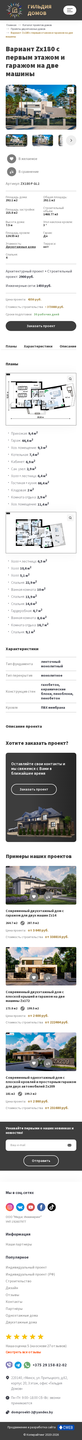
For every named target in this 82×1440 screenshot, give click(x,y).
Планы (11, 346)
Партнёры (14, 1308)
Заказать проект (41, 326)
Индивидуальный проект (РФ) (30, 1274)
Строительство (18, 1281)
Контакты (14, 1301)
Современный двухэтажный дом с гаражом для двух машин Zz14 (35, 913)
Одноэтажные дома (22, 1315)
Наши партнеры (19, 1244)
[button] (41, 107)
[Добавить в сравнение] (48, 896)
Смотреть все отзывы (23, 1352)
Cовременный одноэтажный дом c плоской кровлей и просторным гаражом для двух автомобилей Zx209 (41, 1082)
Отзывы (12, 1294)
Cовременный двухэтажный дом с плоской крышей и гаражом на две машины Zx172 (35, 996)
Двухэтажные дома (21, 247)
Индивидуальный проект (26, 1267)
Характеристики (38, 346)
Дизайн (12, 1287)
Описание (68, 346)
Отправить (41, 1160)
